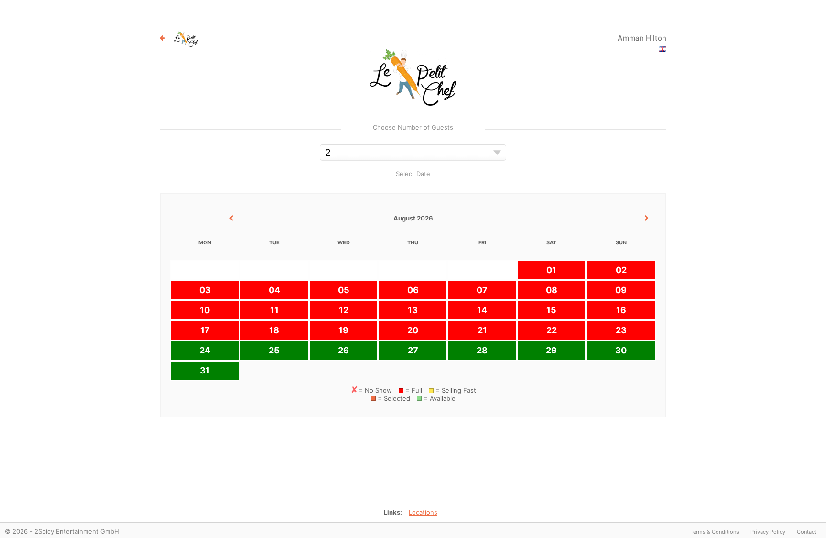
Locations (423, 512)
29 (551, 350)
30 (621, 350)
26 (343, 350)
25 (274, 350)
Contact (806, 531)
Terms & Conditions (714, 531)
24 (204, 350)
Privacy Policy (767, 531)
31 (205, 370)
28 (482, 350)
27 (413, 350)
